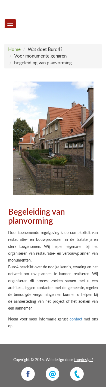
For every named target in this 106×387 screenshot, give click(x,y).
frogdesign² (83, 360)
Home (14, 49)
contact (76, 319)
